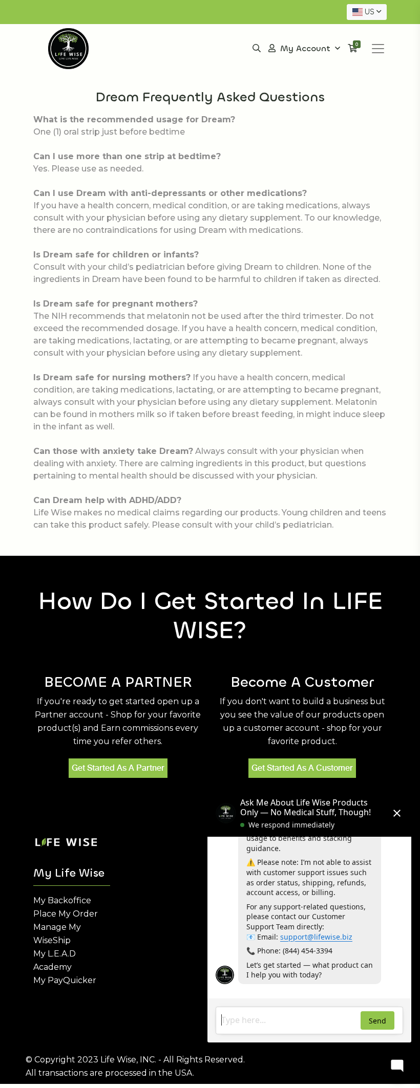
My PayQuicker (64, 980)
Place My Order (65, 914)
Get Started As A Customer (302, 768)
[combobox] (367, 12)
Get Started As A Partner (118, 768)
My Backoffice (62, 900)
